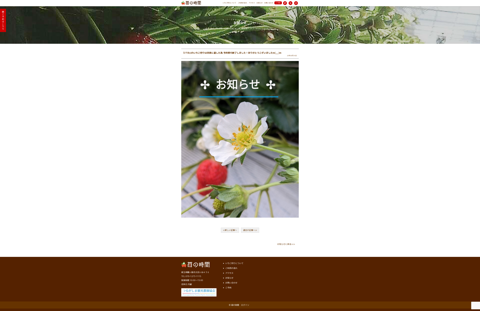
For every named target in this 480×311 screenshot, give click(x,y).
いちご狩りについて (229, 3)
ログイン (245, 305)
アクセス (252, 3)
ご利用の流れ (242, 3)
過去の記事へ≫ (250, 230)
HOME (206, 29)
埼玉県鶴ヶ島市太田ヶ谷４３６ (195, 272)
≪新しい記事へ (230, 230)
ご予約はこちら (3, 21)
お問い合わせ (268, 3)
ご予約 (278, 3)
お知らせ (259, 3)
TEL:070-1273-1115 (191, 276)
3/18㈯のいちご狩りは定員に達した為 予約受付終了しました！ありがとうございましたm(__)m (232, 52)
